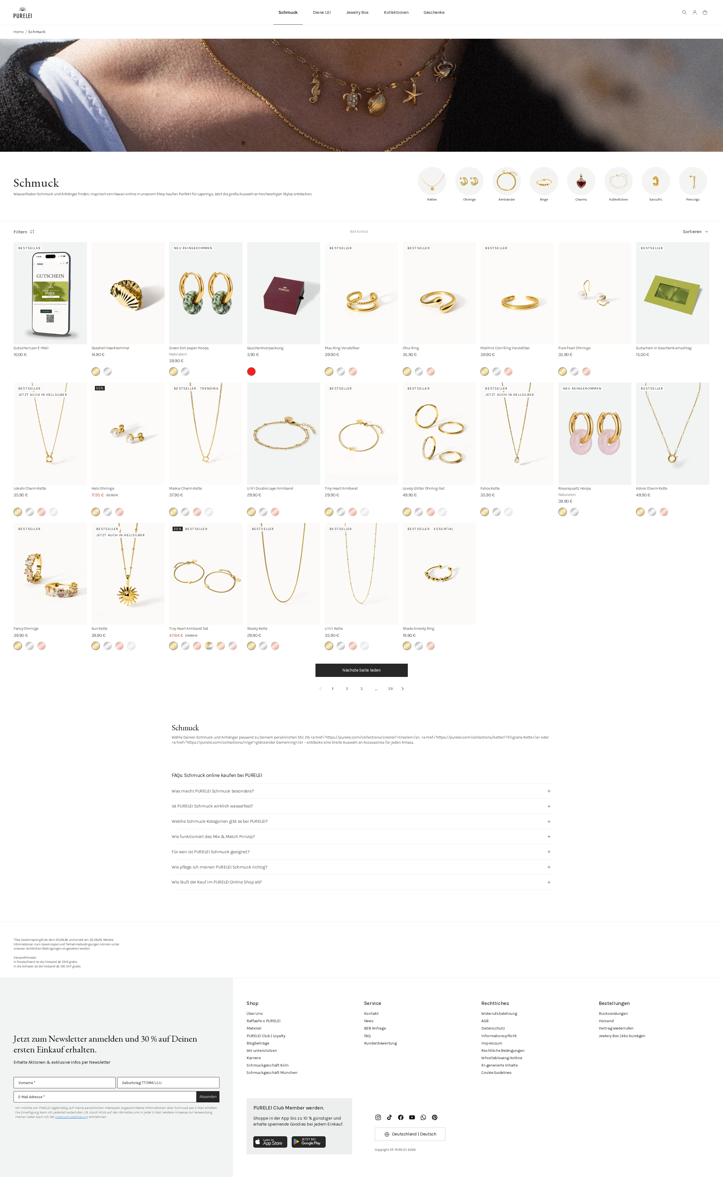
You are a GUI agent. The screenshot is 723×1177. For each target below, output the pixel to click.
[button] (684, 12)
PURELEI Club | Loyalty (266, 1035)
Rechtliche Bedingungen (502, 1050)
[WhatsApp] (423, 1117)
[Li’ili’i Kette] (361, 574)
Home (19, 31)
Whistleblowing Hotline (501, 1058)
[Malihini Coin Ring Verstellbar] (517, 293)
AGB (484, 1021)
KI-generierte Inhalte (499, 1065)
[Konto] (694, 12)
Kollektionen (396, 12)
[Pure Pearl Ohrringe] (595, 293)
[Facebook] (400, 1117)
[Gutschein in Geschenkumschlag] (672, 293)
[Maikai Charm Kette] (206, 434)
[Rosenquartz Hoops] (595, 434)
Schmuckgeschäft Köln (267, 1065)
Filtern (20, 231)
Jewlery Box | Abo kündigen (622, 1035)
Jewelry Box (357, 12)
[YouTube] (412, 1117)
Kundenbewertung (380, 1043)
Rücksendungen (613, 1013)
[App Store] (270, 1142)
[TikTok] (389, 1117)
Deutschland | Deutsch (414, 1134)
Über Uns (255, 1013)
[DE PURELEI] (23, 12)
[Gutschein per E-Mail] (50, 293)
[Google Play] (309, 1142)
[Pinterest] (434, 1117)
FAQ (367, 1035)
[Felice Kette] (517, 434)
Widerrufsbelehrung (499, 1013)
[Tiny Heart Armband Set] (206, 574)
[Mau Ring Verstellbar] (361, 293)
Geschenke (434, 12)
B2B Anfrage (375, 1028)
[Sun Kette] (128, 574)
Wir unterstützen (262, 1050)
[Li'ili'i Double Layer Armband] (284, 434)
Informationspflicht (499, 1035)
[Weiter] (403, 689)
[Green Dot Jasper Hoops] (206, 293)
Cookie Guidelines (496, 1072)
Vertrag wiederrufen (616, 1028)
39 (390, 688)
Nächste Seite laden (361, 670)
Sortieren (692, 231)
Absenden (208, 1096)
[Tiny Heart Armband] (361, 434)
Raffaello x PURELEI (263, 1021)
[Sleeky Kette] (284, 574)
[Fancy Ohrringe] (50, 574)
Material (254, 1028)
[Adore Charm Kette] (672, 434)
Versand (606, 1021)
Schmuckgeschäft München (272, 1072)
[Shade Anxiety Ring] (439, 574)
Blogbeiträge (258, 1043)
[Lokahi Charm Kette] (50, 434)
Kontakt (371, 1013)
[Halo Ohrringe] (128, 434)
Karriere (254, 1058)
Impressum (491, 1043)
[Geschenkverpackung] (284, 293)
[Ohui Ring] (439, 293)
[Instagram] (378, 1117)
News (369, 1021)
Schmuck (288, 12)
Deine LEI (322, 12)
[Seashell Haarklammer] (128, 293)
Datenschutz (493, 1028)
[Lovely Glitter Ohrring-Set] (439, 434)
